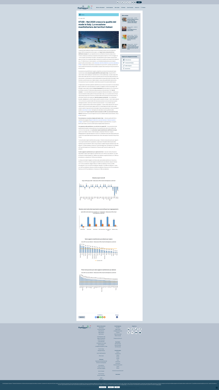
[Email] (102, 317)
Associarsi (137, 7)
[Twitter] (128, 332)
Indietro (82, 317)
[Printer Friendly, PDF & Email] (117, 317)
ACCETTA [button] (110, 387)
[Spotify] (132, 332)
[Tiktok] (136, 329)
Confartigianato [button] (109, 7)
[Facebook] (96, 317)
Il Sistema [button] (123, 7)
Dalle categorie (128, 65)
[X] (98, 317)
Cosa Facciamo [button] (130, 7)
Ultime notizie (128, 59)
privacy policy (158, 384)
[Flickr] (136, 332)
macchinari (85, 110)
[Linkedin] (128, 329)
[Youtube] (140, 332)
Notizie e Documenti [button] (100, 7)
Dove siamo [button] (117, 7)
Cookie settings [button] (102, 387)
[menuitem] (117, 3)
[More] (104, 317)
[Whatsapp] (100, 317)
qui (79, 115)
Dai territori (127, 68)
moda (90, 110)
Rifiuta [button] (117, 387)
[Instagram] (132, 329)
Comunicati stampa (129, 62)
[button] (143, 7)
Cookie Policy (124, 384)
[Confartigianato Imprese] (85, 7)
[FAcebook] (140, 329)
